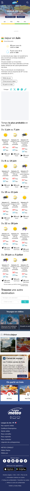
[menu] (2, 2)
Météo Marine (5, 450)
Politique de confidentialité (9, 480)
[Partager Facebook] (11, 89)
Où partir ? (21, 17)
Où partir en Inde (8, 84)
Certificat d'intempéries (8, 428)
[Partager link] (25, 89)
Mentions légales (7, 475)
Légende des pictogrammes (10, 442)
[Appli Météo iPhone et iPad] (9, 469)
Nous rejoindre (6, 437)
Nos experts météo (7, 426)
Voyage (1, 5)
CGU (14, 475)
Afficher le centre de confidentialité (16, 482)
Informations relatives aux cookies (16, 477)
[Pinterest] (21, 461)
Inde (5, 5)
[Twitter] (8, 461)
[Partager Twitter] (15, 89)
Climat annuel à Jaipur (9, 81)
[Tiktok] (25, 461)
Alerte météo (5, 431)
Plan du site (24, 475)
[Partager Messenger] (18, 89)
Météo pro (4, 453)
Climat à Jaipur (10, 17)
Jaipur (8, 5)
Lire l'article (22, 376)
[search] (27, 2)
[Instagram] (17, 461)
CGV (18, 475)
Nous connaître (6, 434)
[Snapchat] (13, 461)
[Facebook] (4, 461)
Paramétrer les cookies (23, 480)
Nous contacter (6, 439)
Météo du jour (7, 78)
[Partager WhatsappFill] (22, 89)
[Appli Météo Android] (21, 469)
